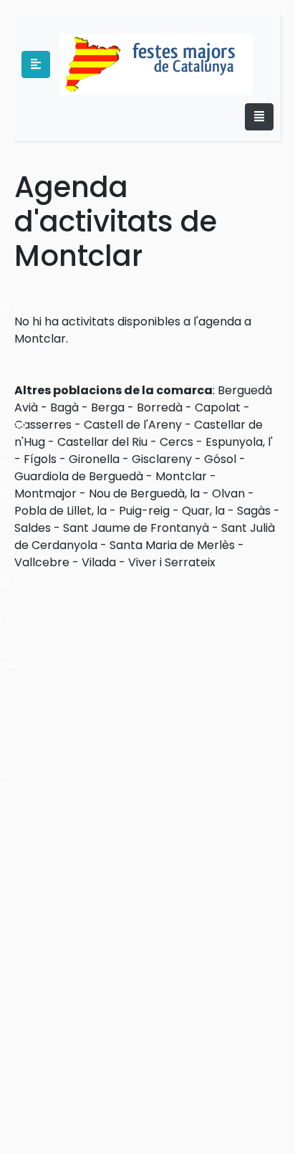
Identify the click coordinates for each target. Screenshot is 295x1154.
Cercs (176, 442)
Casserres (43, 424)
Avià (26, 407)
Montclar (181, 476)
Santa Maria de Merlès (172, 545)
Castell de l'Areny (133, 424)
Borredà (160, 407)
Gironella (94, 459)
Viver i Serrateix (172, 562)
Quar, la (203, 510)
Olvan (228, 493)
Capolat (218, 407)
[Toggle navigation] (259, 116)
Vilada (99, 562)
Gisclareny (162, 459)
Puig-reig (144, 510)
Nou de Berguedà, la (144, 493)
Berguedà (245, 390)
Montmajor (45, 493)
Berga (108, 407)
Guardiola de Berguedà (78, 476)
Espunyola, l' (239, 442)
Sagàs (254, 510)
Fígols (40, 459)
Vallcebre (41, 562)
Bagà (64, 407)
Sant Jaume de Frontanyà (136, 528)
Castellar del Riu (102, 442)
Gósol (220, 459)
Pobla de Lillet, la (60, 510)
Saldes (32, 528)
